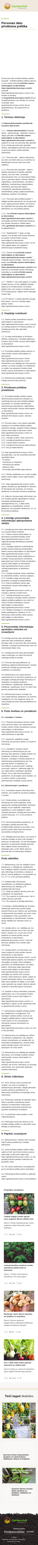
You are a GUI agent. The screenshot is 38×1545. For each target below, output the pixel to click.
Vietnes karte (19, 1529)
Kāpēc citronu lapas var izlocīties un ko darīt (22, 1471)
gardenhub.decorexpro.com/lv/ (19, 6)
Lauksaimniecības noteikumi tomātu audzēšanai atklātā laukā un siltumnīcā (18, 1267)
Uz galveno (5, 18)
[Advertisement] (19, 51)
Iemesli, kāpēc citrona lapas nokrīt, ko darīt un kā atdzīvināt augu (19, 1419)
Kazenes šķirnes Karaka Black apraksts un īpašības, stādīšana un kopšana (22, 1492)
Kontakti (30, 1531)
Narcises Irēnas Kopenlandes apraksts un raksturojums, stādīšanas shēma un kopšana (16, 1457)
